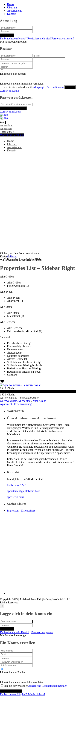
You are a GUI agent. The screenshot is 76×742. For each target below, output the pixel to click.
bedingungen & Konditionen (48, 87)
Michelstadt (39, 400)
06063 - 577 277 (16, 485)
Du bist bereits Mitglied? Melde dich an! (22, 694)
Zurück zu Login (9, 90)
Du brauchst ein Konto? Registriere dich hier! (25, 38)
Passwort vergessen (42, 632)
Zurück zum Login (10, 111)
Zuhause (12, 256)
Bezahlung (18, 134)
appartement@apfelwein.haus (23, 491)
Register (70, 87)
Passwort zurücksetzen (13, 108)
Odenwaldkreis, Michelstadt (15, 400)
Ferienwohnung (23, 404)
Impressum (13, 510)
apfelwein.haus (15, 496)
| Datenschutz (27, 510)
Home (10, 4)
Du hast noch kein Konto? (14, 632)
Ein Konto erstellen (11, 691)
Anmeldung (7, 35)
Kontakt (11, 13)
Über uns (12, 7)
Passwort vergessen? (62, 38)
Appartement (14, 10)
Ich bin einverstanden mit (34, 87)
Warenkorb (6, 134)
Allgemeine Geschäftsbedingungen (47, 685)
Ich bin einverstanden (35, 685)
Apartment (6, 404)
